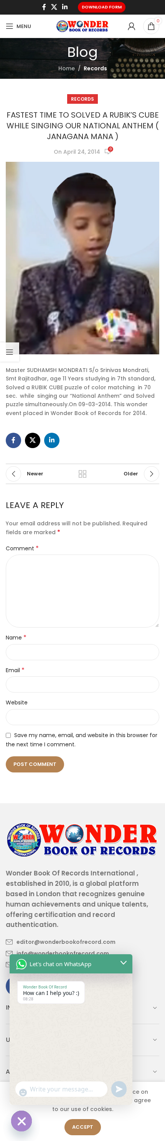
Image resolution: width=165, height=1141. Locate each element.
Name (16, 637)
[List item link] (61, 942)
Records (95, 68)
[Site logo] (82, 26)
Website (17, 702)
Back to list (82, 474)
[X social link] (53, 7)
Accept (82, 1127)
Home (66, 68)
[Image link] (82, 839)
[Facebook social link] (44, 7)
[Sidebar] (9, 352)
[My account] (131, 26)
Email (15, 670)
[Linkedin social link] (65, 7)
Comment (22, 548)
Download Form (102, 7)
